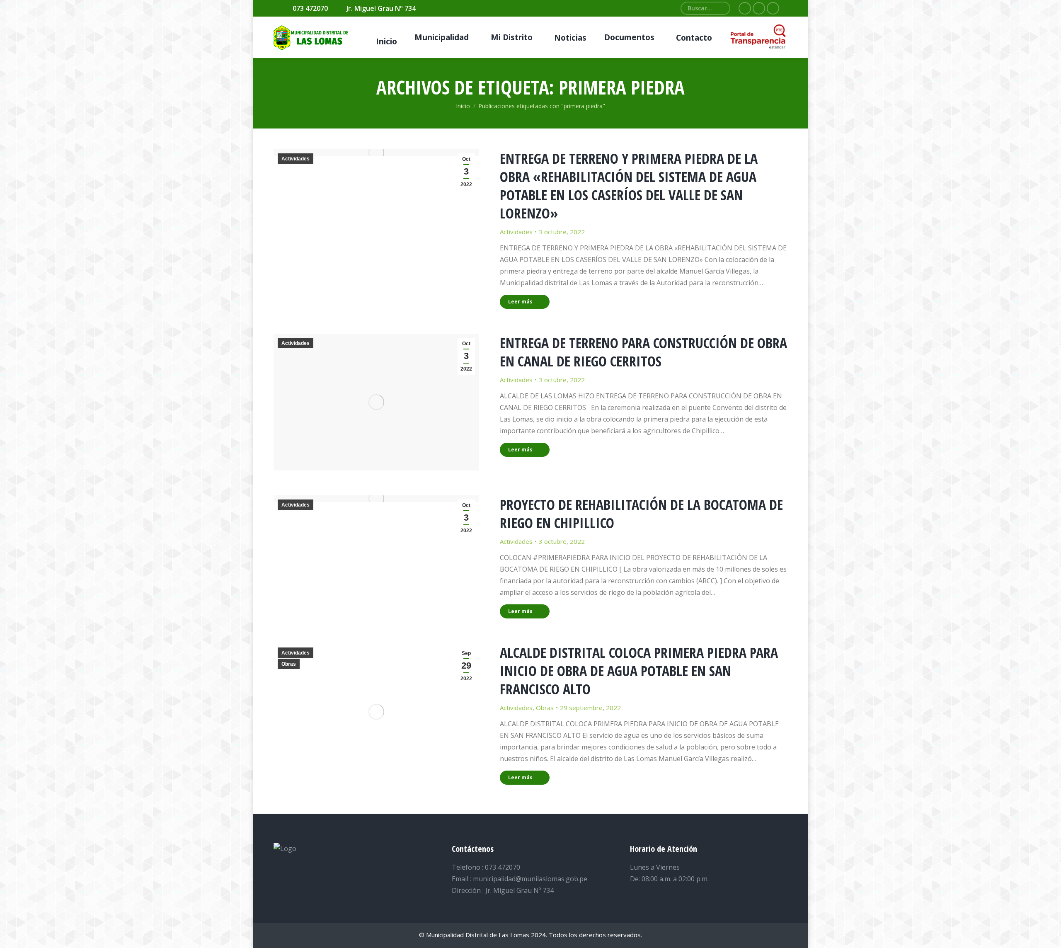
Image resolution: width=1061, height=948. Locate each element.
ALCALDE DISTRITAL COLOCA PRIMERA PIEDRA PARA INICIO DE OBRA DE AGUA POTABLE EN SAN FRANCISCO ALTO (639, 670)
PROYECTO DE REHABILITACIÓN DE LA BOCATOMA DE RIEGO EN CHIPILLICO (641, 513)
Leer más (520, 301)
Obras (288, 664)
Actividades (295, 159)
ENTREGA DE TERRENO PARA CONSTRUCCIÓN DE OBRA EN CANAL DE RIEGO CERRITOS (643, 352)
